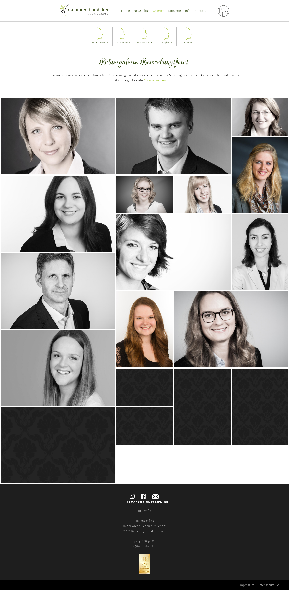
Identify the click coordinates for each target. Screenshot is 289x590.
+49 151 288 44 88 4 (144, 541)
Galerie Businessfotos (159, 80)
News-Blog (141, 11)
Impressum (247, 585)
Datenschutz (265, 585)
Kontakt (200, 11)
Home (125, 11)
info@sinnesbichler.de (144, 546)
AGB (280, 585)
